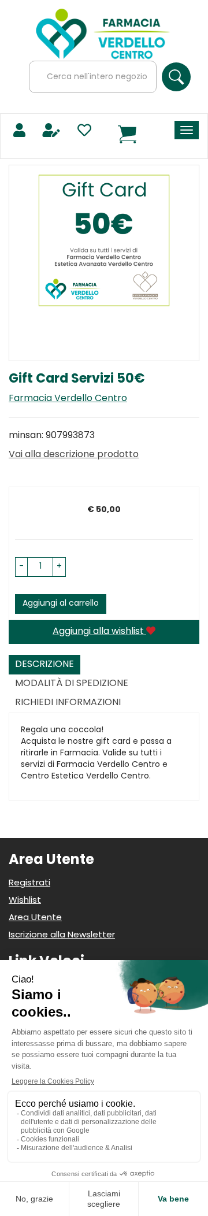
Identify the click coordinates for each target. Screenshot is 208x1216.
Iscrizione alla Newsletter (62, 935)
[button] (21, 567)
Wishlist (25, 900)
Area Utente (35, 918)
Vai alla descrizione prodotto (74, 454)
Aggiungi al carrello (61, 603)
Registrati (29, 883)
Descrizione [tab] (44, 664)
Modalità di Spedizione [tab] (71, 683)
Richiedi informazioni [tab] (68, 702)
